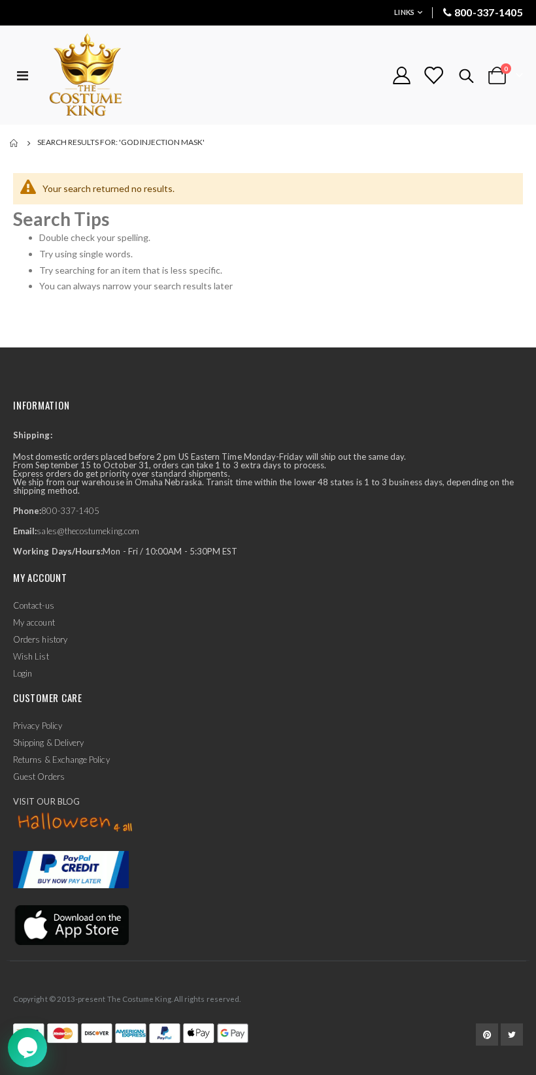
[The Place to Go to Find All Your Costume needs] (109, 75)
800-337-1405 (488, 12)
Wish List (31, 656)
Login (22, 673)
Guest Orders (39, 776)
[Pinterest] (487, 1034)
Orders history (40, 639)
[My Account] (401, 75)
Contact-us (33, 605)
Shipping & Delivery (48, 742)
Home (14, 143)
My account (34, 622)
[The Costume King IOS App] (71, 924)
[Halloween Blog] (75, 823)
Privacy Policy (37, 725)
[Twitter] (512, 1034)
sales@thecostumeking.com (88, 531)
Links (404, 12)
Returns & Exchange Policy (61, 759)
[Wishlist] (433, 75)
